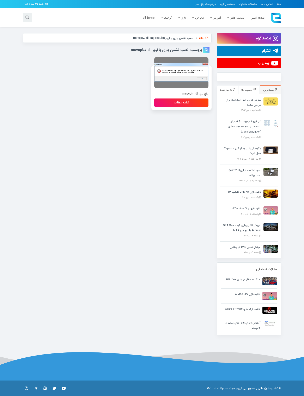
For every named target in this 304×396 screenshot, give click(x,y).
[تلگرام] (35, 388)
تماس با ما (267, 4)
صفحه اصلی (257, 17)
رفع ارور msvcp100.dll (195, 93)
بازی (183, 17)
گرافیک (168, 17)
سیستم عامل (237, 17)
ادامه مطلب (181, 102)
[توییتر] (54, 388)
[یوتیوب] (63, 388)
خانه (279, 4)
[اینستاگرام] (26, 388)
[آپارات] (45, 388)
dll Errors (149, 17)
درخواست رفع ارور (206, 4)
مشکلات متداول (248, 4)
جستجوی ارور (227, 4)
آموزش (217, 17)
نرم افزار (199, 17)
